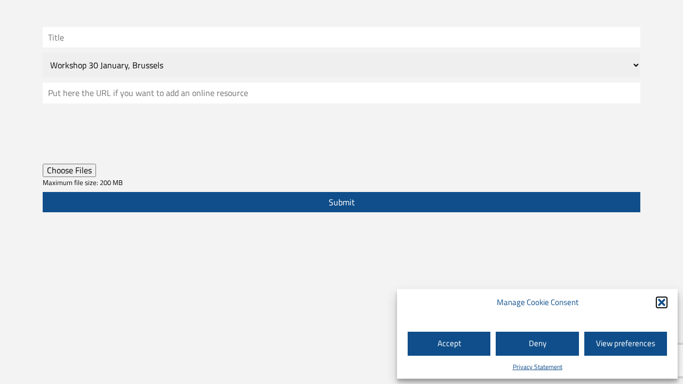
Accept (449, 343)
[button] (661, 302)
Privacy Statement (537, 367)
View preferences (625, 343)
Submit (342, 202)
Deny (537, 343)
